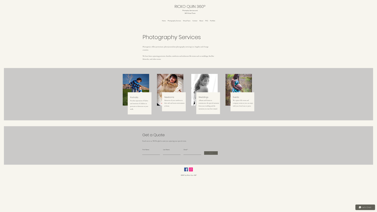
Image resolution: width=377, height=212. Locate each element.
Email (185, 149)
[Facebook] (186, 169)
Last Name (166, 149)
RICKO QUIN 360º (190, 6)
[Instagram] (191, 169)
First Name (145, 149)
